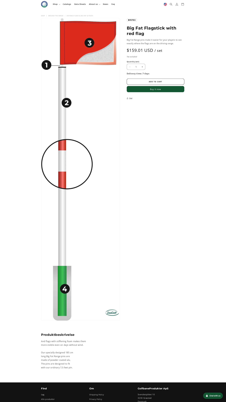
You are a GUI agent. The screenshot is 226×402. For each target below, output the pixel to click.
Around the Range (55, 16)
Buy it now (155, 89)
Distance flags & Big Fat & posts (80, 16)
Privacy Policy (95, 399)
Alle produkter (48, 399)
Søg (42, 395)
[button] (56, 4)
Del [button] (130, 98)
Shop (43, 16)
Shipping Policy (96, 395)
